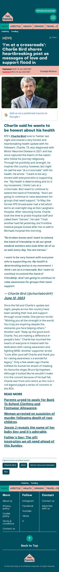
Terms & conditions (8, 522)
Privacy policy (7, 507)
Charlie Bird (18, 136)
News (4, 26)
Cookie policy (6, 514)
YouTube (26, 511)
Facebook (27, 506)
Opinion (39, 26)
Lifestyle (15, 26)
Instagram (28, 501)
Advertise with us (47, 507)
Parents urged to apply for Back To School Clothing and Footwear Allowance (29, 404)
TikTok (25, 516)
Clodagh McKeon (48, 71)
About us (7, 501)
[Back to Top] (29, 538)
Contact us (9, 529)
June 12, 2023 (14, 298)
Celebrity (5, 31)
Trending (14, 31)
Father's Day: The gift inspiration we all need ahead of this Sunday (29, 441)
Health (27, 26)
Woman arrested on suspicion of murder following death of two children (29, 418)
